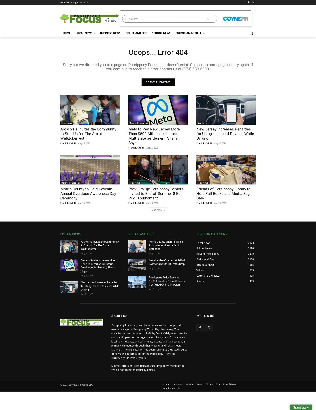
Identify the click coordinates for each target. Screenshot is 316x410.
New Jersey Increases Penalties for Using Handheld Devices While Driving (225, 133)
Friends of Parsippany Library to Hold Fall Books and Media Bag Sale (223, 193)
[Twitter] (253, 3)
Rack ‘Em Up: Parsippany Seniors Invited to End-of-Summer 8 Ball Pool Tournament (155, 193)
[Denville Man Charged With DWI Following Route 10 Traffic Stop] (137, 265)
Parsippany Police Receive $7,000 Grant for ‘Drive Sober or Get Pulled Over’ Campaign (167, 281)
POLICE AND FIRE (140, 234)
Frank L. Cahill (68, 143)
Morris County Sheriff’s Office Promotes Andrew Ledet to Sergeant (166, 245)
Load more (157, 209)
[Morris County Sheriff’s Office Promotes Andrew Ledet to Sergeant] (137, 246)
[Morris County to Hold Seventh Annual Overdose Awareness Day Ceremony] (90, 169)
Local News (66, 123)
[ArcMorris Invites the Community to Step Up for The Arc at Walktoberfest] (90, 110)
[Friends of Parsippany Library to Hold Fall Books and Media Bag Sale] (226, 169)
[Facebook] (248, 3)
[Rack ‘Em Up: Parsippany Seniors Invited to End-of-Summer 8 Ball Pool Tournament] (158, 169)
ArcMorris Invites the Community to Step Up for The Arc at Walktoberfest (88, 133)
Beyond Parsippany (138, 123)
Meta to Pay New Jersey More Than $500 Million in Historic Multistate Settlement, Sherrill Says (154, 136)
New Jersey (203, 123)
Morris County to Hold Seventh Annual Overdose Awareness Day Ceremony (88, 193)
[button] (251, 33)
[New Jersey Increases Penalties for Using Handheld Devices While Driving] (226, 110)
